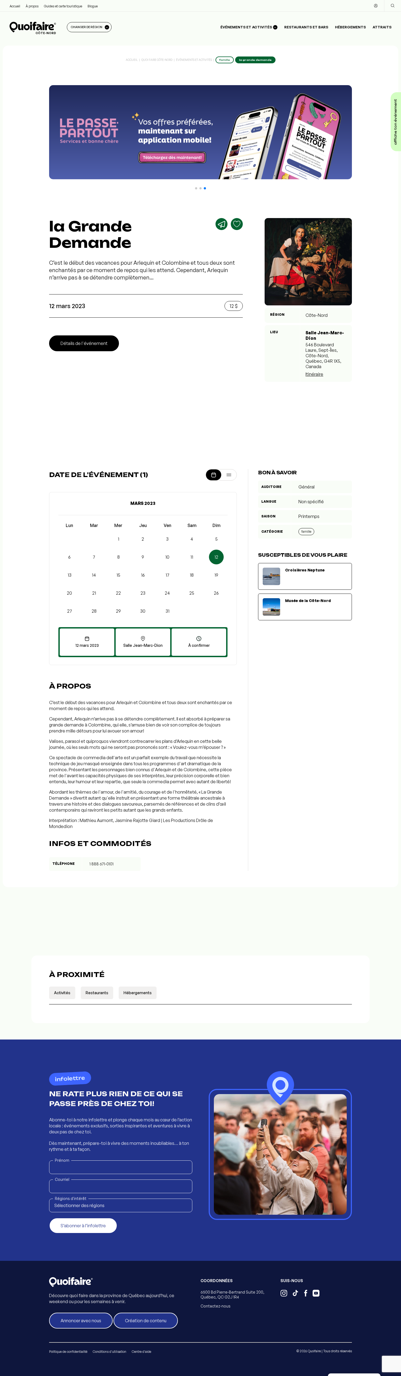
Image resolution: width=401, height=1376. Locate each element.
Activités (62, 992)
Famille (306, 531)
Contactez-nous (215, 1306)
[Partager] (222, 224)
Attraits (382, 27)
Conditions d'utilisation (109, 1352)
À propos (32, 6)
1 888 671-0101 (101, 864)
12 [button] (216, 557)
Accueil (15, 6)
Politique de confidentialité (68, 1352)
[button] (196, 188)
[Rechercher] (392, 5)
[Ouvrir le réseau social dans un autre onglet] (283, 1294)
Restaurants (97, 992)
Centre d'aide (141, 1352)
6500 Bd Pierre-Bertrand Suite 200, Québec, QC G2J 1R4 (232, 1294)
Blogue (93, 6)
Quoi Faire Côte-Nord (156, 59)
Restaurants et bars (306, 27)
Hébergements (350, 27)
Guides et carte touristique (63, 6)
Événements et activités (194, 59)
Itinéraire (314, 374)
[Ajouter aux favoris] (237, 224)
